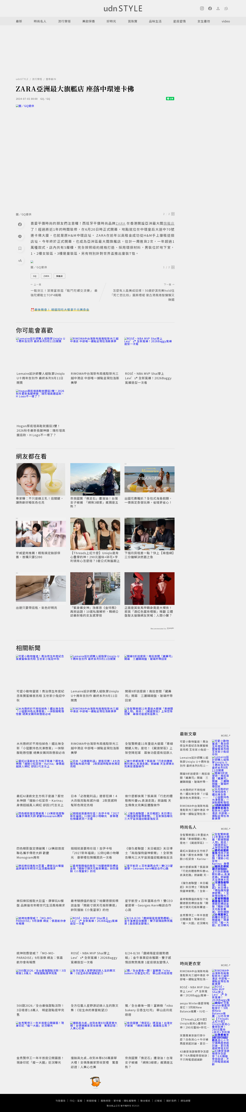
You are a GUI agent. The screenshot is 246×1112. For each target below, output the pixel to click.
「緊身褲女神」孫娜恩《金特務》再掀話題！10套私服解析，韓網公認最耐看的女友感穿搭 (94, 611)
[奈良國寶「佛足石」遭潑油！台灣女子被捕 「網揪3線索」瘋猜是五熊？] (149, 1038)
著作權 (117, 1100)
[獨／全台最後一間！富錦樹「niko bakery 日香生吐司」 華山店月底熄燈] (149, 986)
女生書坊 (203, 21)
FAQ (72, 1100)
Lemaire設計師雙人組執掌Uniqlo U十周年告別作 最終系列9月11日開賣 (41, 378)
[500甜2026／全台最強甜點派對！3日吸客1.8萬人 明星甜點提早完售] (41, 986)
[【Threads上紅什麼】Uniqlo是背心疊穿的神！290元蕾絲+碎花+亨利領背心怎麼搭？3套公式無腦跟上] (221, 1023)
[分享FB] (20, 224)
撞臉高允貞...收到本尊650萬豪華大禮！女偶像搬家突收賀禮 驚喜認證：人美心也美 (94, 1062)
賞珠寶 (132, 21)
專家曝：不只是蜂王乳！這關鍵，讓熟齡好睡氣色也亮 (40, 500)
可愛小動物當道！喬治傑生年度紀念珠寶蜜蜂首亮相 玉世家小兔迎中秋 (41, 695)
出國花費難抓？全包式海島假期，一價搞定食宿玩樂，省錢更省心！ (148, 500)
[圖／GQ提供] (95, 157)
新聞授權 (92, 1100)
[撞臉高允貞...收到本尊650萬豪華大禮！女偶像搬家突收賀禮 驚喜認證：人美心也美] (95, 1038)
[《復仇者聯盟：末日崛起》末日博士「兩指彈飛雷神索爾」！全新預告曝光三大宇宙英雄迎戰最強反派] (149, 828)
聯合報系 (145, 1100)
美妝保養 (88, 21)
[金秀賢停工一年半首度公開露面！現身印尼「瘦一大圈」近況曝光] (41, 1038)
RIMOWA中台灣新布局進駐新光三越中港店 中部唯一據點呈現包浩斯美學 (95, 378)
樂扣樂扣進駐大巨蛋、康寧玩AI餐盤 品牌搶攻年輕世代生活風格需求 (41, 902)
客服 (79, 1100)
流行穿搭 (64, 21)
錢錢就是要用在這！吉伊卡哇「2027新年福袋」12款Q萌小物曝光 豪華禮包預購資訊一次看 (95, 852)
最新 (19, 21)
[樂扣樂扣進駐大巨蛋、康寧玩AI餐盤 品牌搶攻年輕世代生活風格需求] (41, 881)
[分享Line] (20, 236)
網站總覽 (186, 1100)
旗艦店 (59, 275)
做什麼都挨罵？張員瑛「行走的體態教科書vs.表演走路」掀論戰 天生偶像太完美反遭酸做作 (149, 800)
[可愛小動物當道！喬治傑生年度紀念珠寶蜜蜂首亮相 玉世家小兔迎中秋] (41, 671)
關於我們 (171, 1100)
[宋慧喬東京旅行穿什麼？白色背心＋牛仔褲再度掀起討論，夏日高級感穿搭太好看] (221, 1039)
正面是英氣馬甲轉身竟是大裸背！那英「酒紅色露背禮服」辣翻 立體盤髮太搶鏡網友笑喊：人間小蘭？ (149, 611)
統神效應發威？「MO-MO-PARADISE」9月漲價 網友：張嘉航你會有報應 (40, 957)
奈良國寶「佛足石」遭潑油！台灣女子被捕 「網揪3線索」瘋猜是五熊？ (94, 502)
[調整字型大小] (20, 260)
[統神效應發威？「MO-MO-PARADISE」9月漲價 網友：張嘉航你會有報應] (41, 933)
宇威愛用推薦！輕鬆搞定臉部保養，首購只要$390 (38, 555)
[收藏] (20, 248)
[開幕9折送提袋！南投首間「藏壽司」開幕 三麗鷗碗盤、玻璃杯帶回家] (149, 671)
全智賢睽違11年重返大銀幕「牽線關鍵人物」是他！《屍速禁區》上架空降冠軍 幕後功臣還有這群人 (149, 748)
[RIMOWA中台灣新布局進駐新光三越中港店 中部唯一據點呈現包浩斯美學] (95, 354)
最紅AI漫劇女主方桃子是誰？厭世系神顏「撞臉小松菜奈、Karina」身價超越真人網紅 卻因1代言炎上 (41, 800)
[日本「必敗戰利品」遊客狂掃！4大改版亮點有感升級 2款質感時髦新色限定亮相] (95, 776)
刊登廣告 (61, 1100)
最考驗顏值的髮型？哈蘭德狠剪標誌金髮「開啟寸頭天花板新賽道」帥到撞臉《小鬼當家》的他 (94, 905)
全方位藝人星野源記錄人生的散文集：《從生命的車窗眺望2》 (94, 1007)
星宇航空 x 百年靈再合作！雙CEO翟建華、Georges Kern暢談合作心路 (149, 905)
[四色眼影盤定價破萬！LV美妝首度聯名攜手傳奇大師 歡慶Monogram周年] (41, 828)
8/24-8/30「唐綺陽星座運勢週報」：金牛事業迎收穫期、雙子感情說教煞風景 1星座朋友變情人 (148, 957)
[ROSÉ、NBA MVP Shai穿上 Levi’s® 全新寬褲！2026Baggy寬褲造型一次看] (149, 354)
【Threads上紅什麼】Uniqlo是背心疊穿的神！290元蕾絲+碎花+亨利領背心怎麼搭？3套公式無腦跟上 (95, 557)
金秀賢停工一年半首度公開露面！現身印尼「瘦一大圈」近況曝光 (40, 1060)
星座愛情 (179, 21)
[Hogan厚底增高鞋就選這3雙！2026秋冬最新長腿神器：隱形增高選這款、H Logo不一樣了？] (41, 406)
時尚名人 (40, 21)
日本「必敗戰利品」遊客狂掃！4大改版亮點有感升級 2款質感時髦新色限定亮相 (94, 800)
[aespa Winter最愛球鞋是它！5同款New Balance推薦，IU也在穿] (221, 1007)
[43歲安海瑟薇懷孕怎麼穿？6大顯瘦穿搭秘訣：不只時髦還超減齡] (221, 1055)
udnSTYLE (22, 79)
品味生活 (155, 21)
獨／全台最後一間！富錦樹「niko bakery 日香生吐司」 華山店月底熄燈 (149, 1010)
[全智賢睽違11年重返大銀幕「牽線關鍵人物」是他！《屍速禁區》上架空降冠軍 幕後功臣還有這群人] (149, 724)
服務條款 (106, 1100)
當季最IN (51, 79)
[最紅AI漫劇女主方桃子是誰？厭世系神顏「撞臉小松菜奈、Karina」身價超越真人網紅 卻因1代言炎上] (41, 776)
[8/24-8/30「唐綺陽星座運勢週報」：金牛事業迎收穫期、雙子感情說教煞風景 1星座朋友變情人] (149, 933)
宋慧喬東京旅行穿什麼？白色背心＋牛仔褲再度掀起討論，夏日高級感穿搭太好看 (194, 1041)
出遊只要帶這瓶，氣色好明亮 (36, 608)
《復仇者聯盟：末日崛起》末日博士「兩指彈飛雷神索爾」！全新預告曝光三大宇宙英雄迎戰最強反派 (149, 852)
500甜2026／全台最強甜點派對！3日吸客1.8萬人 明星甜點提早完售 (40, 1010)
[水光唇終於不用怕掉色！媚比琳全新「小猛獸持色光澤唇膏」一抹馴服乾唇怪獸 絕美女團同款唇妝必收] (41, 724)
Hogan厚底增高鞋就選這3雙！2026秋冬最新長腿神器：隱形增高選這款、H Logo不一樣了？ (41, 430)
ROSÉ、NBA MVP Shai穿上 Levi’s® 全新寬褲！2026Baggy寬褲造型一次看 (148, 378)
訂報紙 (158, 1100)
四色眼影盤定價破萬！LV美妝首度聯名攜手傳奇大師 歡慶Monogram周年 (40, 852)
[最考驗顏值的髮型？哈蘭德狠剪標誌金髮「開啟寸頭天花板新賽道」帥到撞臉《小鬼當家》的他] (95, 881)
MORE (224, 735)
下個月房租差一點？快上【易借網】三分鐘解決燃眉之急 (149, 555)
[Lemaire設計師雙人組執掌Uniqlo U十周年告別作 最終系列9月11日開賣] (41, 354)
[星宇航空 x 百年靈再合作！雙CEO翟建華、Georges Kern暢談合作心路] (149, 881)
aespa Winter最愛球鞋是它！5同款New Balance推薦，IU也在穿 (194, 1009)
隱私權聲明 (130, 1100)
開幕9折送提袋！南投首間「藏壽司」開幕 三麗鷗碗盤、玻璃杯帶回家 (149, 695)
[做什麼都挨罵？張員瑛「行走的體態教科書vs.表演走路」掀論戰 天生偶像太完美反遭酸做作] (149, 776)
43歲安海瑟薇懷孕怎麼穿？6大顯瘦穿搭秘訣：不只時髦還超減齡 (195, 1055)
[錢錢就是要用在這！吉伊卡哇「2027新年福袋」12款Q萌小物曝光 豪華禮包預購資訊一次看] (95, 828)
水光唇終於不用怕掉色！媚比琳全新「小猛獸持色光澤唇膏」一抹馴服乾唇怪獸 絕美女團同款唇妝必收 (41, 748)
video (226, 21)
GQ (34, 275)
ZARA (46, 275)
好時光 (111, 21)
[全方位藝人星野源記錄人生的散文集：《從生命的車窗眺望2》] (95, 986)
